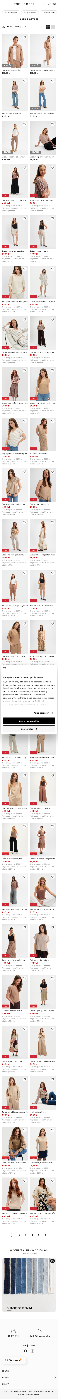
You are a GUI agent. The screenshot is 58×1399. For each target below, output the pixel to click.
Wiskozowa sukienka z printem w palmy (43, 656)
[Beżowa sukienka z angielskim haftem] (43, 840)
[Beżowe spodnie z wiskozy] (43, 789)
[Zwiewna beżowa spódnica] (15, 941)
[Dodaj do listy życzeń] (24, 37)
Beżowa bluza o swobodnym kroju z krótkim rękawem (15, 656)
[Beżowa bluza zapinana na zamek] (43, 333)
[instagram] (32, 1351)
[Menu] (5, 4)
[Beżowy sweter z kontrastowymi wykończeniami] (43, 94)
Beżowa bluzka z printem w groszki (15, 200)
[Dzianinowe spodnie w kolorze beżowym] (43, 51)
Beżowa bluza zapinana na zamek (43, 352)
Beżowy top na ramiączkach (42, 909)
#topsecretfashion (29, 1253)
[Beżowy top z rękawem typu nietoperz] (43, 138)
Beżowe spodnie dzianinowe (13, 157)
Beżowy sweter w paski (11, 113)
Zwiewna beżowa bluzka (12, 1011)
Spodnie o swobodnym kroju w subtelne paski (43, 757)
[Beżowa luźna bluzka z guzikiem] (15, 890)
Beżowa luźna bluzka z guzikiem (15, 909)
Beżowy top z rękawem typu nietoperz (43, 157)
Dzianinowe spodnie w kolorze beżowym (43, 70)
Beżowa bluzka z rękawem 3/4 (42, 1213)
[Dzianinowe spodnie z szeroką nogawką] (43, 1042)
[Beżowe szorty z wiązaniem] (15, 232)
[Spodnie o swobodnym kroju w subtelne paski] (43, 738)
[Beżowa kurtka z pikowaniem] (15, 1144)
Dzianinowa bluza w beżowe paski (15, 352)
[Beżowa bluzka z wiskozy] (43, 941)
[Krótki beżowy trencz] (43, 1093)
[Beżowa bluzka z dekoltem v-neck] (15, 485)
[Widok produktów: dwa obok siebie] (47, 26)
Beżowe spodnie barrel (39, 251)
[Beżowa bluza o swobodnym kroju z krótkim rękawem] (15, 637)
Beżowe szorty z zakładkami (41, 605)
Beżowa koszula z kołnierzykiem (15, 301)
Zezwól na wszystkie (29, 721)
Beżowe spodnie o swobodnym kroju (15, 757)
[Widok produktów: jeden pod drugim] (53, 26)
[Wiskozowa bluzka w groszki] (43, 181)
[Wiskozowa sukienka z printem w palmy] (43, 637)
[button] (29, 1371)
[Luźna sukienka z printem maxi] (43, 536)
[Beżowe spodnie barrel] (43, 232)
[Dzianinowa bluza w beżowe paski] (15, 333)
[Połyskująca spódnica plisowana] (43, 992)
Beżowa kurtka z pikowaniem (14, 1163)
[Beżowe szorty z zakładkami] (43, 586)
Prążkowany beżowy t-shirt (41, 1163)
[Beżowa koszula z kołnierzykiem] (15, 282)
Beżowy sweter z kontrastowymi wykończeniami (43, 113)
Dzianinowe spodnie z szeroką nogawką (43, 1061)
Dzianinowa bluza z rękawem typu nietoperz (15, 1112)
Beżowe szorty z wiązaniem (13, 251)
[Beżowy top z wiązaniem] (43, 485)
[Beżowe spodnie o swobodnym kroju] (15, 738)
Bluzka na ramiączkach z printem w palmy (15, 555)
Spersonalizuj (27, 729)
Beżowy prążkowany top (12, 859)
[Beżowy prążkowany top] (15, 840)
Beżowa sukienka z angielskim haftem (43, 859)
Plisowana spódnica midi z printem (15, 1061)
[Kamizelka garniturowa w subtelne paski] (15, 789)
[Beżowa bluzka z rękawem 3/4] (43, 1194)
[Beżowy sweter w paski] (15, 94)
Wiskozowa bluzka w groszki (41, 200)
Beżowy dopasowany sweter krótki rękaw (15, 1213)
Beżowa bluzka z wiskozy (40, 960)
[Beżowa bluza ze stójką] (15, 51)
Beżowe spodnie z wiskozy (40, 808)
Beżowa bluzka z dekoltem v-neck (15, 504)
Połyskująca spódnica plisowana (43, 1011)
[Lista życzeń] (49, 4)
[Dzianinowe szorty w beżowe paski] (43, 282)
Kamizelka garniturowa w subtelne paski (15, 808)
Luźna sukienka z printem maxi (42, 555)
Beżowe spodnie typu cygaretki (15, 605)
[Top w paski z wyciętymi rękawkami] (15, 434)
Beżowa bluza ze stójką (11, 70)
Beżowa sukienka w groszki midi (15, 403)
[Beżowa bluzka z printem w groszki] (15, 181)
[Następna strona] (45, 1235)
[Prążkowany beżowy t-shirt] (43, 1144)
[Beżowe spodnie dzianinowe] (15, 138)
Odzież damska (29, 19)
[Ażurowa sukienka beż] (43, 434)
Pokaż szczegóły (41, 713)
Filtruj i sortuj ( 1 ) (16, 26)
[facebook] (25, 1351)
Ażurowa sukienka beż (39, 453)
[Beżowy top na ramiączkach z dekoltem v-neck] (43, 384)
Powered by (23, 1394)
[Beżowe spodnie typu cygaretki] (15, 586)
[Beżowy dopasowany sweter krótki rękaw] (15, 1194)
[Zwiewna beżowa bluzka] (15, 992)
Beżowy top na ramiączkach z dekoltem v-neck (43, 403)
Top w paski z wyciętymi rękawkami (15, 453)
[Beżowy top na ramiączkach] (43, 890)
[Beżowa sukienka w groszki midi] (15, 384)
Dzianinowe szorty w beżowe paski (43, 301)
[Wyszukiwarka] (43, 4)
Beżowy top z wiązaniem (40, 504)
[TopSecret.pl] (24, 4)
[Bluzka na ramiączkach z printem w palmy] (15, 536)
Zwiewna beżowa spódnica (13, 960)
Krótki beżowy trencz (38, 1112)
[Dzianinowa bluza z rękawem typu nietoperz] (15, 1093)
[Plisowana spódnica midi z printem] (15, 1042)
